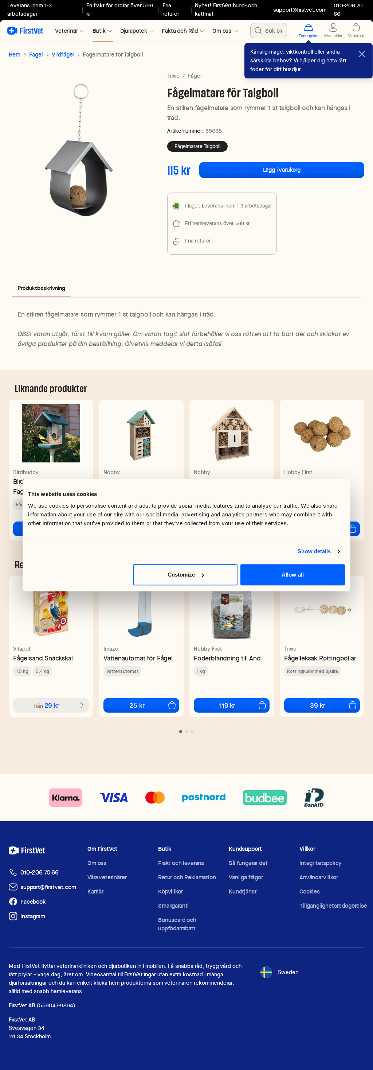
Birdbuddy (26, 472)
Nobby (111, 472)
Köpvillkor (170, 891)
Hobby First (298, 472)
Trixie (173, 76)
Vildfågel (63, 54)
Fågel (36, 54)
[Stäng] (362, 54)
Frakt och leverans (181, 863)
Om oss (96, 863)
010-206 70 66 (39, 872)
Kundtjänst (242, 891)
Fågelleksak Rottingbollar (320, 658)
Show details (314, 551)
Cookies (309, 891)
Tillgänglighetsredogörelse (333, 906)
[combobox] (268, 30)
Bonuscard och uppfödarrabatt (177, 924)
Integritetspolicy (320, 863)
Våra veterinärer (106, 877)
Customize (181, 574)
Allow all (293, 574)
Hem (14, 54)
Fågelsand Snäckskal (43, 658)
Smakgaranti (173, 906)
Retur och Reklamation (187, 877)
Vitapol (21, 648)
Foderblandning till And (227, 658)
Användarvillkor (318, 877)
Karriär (95, 891)
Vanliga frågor (246, 877)
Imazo (110, 648)
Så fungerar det (248, 863)
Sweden (288, 972)
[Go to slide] (181, 731)
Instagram (32, 916)
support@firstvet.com (299, 9)
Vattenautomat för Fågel (138, 658)
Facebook (33, 902)
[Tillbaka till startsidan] (25, 30)
